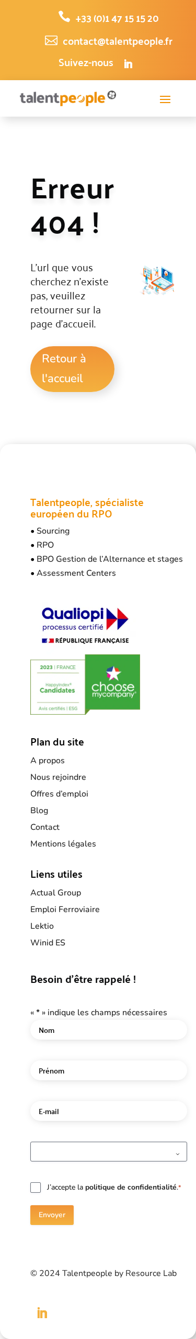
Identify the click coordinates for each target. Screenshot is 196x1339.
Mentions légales (63, 844)
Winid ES (47, 943)
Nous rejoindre (58, 777)
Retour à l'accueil (64, 368)
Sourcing (53, 531)
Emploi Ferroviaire (65, 909)
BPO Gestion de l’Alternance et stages (110, 559)
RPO (45, 545)
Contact (45, 827)
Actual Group (55, 893)
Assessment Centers (76, 573)
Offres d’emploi (59, 794)
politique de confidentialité (131, 1187)
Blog (39, 810)
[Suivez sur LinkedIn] (128, 64)
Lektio (42, 926)
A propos (47, 760)
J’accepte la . (114, 1187)
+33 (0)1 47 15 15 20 (117, 17)
